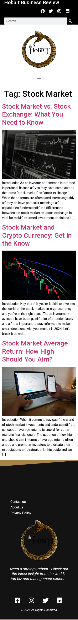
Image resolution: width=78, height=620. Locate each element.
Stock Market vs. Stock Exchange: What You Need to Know (36, 114)
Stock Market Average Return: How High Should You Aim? (35, 351)
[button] (39, 79)
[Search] (70, 21)
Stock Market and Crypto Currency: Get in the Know (37, 235)
